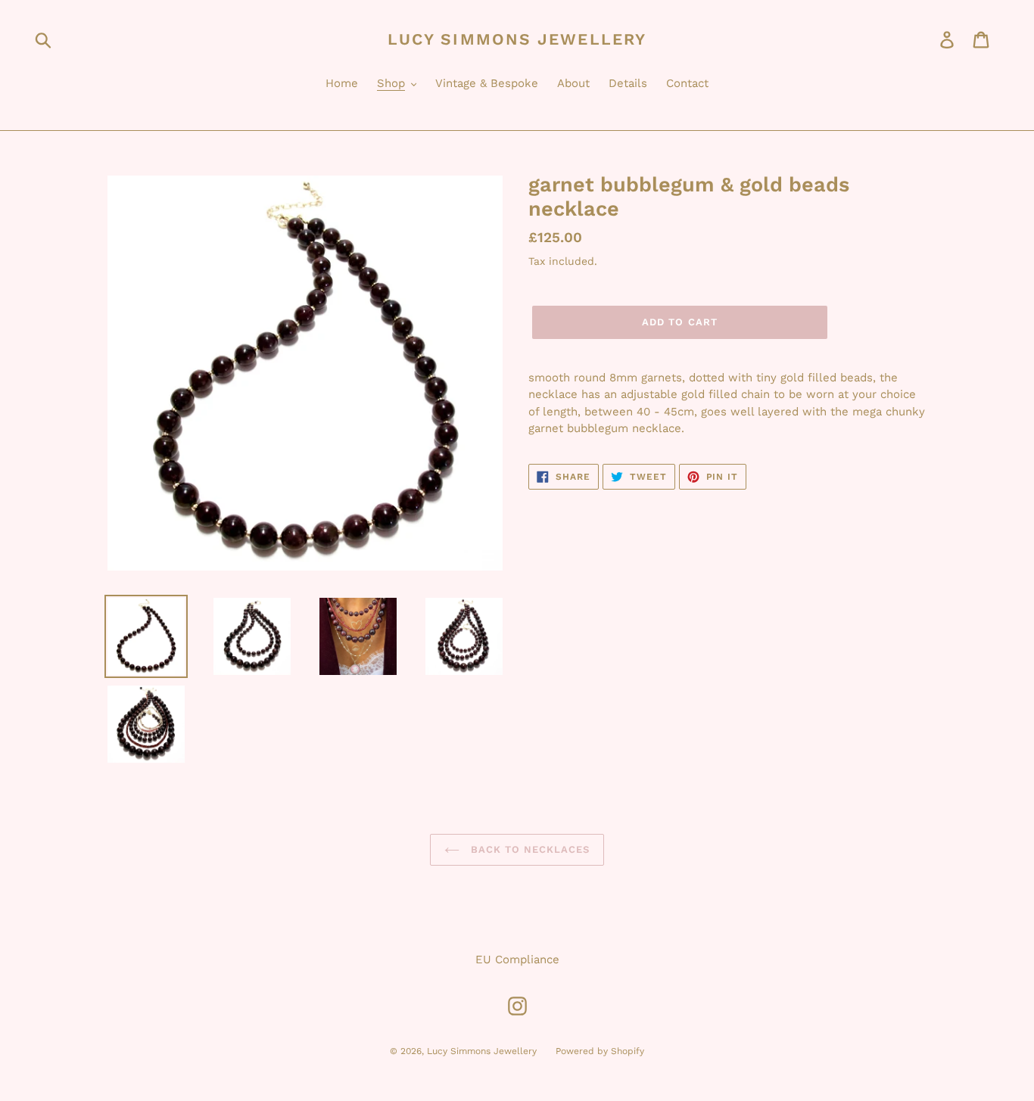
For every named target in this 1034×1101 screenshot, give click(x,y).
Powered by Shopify (600, 1051)
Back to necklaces (528, 849)
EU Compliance (517, 959)
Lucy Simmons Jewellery (517, 39)
